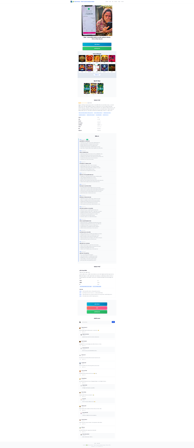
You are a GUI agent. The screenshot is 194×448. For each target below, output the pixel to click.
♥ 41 (80, 396)
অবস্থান (119, 1)
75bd (79, 104)
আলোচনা (122, 1)
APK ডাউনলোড (97, 44)
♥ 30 (80, 410)
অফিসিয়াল (107, 1)
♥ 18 (80, 359)
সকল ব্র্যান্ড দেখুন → (97, 74)
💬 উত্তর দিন (84, 345)
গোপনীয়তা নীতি (98, 443)
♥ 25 (80, 431)
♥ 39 (80, 345)
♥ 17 (80, 367)
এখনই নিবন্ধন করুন (97, 48)
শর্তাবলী (95, 443)
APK (110, 1)
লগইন (112, 1)
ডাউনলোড (115, 1)
